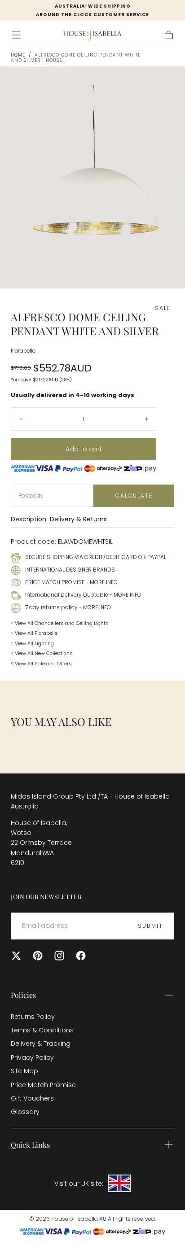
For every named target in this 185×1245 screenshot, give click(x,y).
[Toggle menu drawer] (16, 35)
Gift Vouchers (32, 1098)
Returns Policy (33, 1016)
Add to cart (84, 449)
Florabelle (23, 350)
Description (28, 520)
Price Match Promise (43, 1084)
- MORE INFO (101, 582)
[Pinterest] (38, 955)
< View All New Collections (42, 653)
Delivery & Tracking (40, 1043)
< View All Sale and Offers (41, 663)
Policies (23, 995)
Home (18, 55)
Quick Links (30, 1144)
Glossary (25, 1111)
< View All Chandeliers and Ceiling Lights (60, 623)
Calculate (134, 495)
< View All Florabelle (34, 633)
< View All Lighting (32, 643)
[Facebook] (81, 955)
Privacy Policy (32, 1057)
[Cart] (168, 35)
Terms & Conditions (42, 1030)
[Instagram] (59, 955)
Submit (150, 926)
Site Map (24, 1070)
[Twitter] (16, 955)
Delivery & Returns (78, 520)
